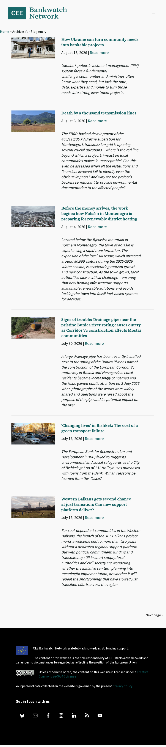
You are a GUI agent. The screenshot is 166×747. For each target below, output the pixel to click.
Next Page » (154, 615)
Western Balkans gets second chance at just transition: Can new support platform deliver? (96, 504)
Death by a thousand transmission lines (98, 113)
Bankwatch (40, 13)
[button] (154, 13)
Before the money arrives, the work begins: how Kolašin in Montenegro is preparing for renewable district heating (99, 214)
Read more (99, 52)
